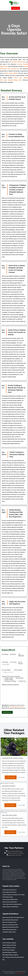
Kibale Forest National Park (9, 922)
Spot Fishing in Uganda (8, 950)
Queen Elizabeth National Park (12, 80)
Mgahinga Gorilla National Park (10, 927)
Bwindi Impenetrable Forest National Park (13, 917)
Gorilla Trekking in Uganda (9, 942)
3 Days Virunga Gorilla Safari (9, 901)
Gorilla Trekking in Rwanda (9, 945)
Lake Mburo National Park (18, 62)
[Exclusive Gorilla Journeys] (14, 3)
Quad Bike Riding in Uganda (9, 952)
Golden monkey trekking (10, 73)
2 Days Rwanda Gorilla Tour (9, 889)
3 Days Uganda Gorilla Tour (9, 892)
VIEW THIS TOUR (10, 777)
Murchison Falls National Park (10, 924)
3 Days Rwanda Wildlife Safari (10, 899)
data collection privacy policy (16, 706)
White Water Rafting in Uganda (10, 954)
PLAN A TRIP (15, 8)
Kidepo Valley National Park (9, 929)
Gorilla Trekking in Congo (9, 947)
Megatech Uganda (19, 973)
